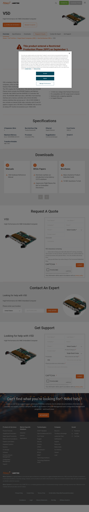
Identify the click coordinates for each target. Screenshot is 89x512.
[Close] (69, 53)
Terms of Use (37, 68)
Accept (45, 73)
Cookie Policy (28, 68)
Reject (45, 78)
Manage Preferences (45, 83)
